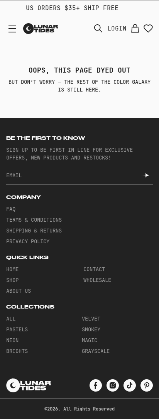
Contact (94, 269)
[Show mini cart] (135, 28)
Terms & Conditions (34, 219)
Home (12, 269)
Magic (89, 340)
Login (117, 28)
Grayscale (96, 351)
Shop (12, 280)
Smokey (91, 329)
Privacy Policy (27, 241)
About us (18, 290)
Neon (12, 340)
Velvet (91, 318)
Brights (17, 351)
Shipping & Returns (34, 230)
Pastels (17, 329)
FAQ (10, 208)
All (10, 318)
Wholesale (97, 280)
